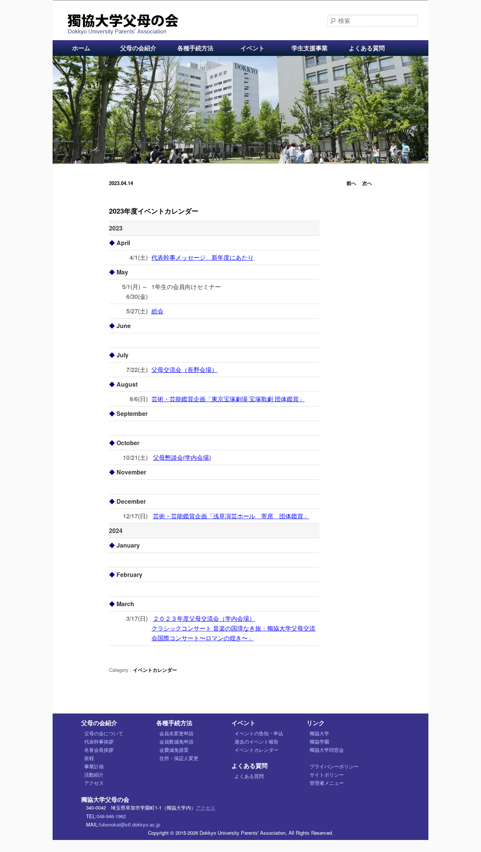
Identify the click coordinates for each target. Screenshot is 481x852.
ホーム (81, 48)
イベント (252, 48)
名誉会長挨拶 (98, 749)
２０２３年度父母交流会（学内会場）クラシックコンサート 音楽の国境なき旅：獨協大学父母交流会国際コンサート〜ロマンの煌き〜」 (233, 628)
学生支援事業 (310, 48)
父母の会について (103, 733)
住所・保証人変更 (178, 758)
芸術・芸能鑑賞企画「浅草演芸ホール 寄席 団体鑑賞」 (231, 516)
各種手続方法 (195, 48)
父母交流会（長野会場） (184, 369)
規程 (89, 758)
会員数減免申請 (176, 741)
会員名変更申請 (176, 733)
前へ (351, 183)
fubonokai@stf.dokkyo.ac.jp (129, 824)
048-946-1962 (111, 816)
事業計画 (94, 766)
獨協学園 (319, 741)
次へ (367, 183)
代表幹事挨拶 (98, 741)
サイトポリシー (327, 774)
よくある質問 (367, 48)
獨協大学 (319, 733)
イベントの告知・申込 (258, 733)
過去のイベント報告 (256, 741)
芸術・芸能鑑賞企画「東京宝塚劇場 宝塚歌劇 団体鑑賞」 (228, 398)
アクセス (94, 782)
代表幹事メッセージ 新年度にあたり (202, 257)
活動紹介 (94, 774)
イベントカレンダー (155, 669)
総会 (157, 311)
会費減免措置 (174, 749)
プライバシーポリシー (334, 766)
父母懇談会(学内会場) (182, 457)
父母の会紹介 (138, 48)
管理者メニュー (327, 782)
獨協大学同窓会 (327, 749)
